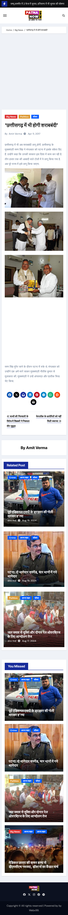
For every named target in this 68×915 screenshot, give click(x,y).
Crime (12, 477)
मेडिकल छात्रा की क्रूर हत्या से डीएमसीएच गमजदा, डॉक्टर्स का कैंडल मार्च (33, 864)
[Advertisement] (34, 72)
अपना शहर (24, 477)
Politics (24, 116)
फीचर (35, 116)
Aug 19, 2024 (29, 520)
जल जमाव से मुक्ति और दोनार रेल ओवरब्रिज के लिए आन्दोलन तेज (28, 814)
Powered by (51, 905)
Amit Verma (15, 133)
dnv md (12, 520)
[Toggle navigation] (5, 15)
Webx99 (34, 910)
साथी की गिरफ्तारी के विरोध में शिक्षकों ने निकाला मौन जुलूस (18, 421)
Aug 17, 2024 (29, 640)
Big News (11, 116)
